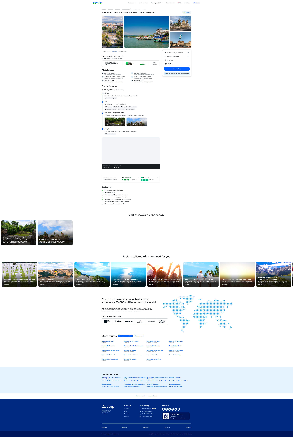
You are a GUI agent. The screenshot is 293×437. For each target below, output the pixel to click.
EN (180, 3)
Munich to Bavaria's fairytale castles (110, 386)
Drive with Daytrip (140, 396)
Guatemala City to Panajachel (131, 341)
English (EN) (104, 427)
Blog (125, 411)
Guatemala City (126, 9)
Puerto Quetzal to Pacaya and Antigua (178, 380)
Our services (131, 3)
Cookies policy (158, 433)
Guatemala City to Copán (130, 350)
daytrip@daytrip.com (147, 416)
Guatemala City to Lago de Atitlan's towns (111, 380)
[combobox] (177, 53)
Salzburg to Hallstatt (106, 384)
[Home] (97, 3)
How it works (106, 51)
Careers (126, 413)
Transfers (104, 9)
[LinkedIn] (169, 409)
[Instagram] (166, 409)
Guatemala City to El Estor (130, 359)
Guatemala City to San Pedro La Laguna (133, 345)
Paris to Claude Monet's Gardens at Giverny (134, 384)
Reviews (114, 51)
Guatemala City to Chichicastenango (133, 354)
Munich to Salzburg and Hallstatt (132, 386)
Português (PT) (188, 427)
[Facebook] (163, 409)
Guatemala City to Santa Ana (176, 350)
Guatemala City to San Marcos (153, 359)
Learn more (24, 242)
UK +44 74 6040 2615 (147, 414)
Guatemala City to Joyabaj (108, 345)
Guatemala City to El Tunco (152, 341)
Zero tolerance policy (186, 433)
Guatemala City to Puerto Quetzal (110, 359)
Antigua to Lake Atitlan (174, 377)
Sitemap (126, 416)
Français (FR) (167, 427)
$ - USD (186, 3)
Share (188, 12)
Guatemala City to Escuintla (153, 345)
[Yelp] (179, 409)
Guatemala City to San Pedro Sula (154, 350)
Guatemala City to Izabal (107, 341)
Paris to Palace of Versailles (175, 386)
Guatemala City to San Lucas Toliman (110, 350)
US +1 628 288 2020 (147, 411)
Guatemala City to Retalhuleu (176, 341)
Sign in (197, 3)
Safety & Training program (175, 433)
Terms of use (151, 433)
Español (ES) (124, 427)
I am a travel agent (152, 396)
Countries (110, 9)
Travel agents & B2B (156, 3)
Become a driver (170, 3)
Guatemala (117, 9)
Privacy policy (166, 433)
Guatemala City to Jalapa (152, 354)
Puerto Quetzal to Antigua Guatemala (133, 380)
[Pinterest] (172, 409)
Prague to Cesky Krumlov (153, 384)
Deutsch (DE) (145, 427)
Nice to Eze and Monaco (175, 384)
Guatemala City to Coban (175, 345)
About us (126, 408)
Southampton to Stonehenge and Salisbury (157, 386)
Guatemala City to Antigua (175, 354)
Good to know (123, 51)
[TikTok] (176, 409)
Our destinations (143, 3)
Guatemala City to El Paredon (109, 354)
